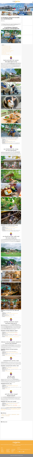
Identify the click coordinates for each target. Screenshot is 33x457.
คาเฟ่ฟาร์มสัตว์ (3, 415)
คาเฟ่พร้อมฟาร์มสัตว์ (13, 414)
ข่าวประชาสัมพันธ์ (13, 449)
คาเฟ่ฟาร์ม (18, 414)
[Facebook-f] (18, 451)
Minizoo (6, 414)
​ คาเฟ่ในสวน (2, 414)
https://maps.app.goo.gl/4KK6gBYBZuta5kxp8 (12, 385)
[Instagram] (21, 451)
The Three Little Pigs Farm (8, 229)
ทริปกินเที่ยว (7, 450)
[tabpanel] (16, 7)
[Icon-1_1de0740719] (23, 451)
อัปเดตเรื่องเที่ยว (8, 449)
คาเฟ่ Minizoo (9, 414)
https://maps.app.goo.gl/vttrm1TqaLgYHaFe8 (11, 403)
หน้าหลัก (2, 449)
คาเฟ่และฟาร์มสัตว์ (7, 415)
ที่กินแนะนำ (2, 450)
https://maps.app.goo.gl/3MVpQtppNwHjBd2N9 (12, 352)
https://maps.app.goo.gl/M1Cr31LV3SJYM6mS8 (11, 227)
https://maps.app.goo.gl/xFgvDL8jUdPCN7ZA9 (12, 313)
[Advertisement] (27, 21)
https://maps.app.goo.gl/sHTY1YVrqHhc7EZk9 (12, 332)
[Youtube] (19, 451)
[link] (8, 316)
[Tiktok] (22, 451)
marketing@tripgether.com (26, 449)
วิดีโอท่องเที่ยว (13, 450)
